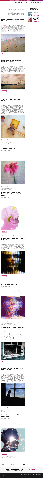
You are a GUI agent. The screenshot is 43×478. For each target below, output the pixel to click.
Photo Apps (7, 57)
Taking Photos (7, 410)
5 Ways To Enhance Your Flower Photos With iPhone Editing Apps (12, 147)
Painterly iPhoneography (13, 94)
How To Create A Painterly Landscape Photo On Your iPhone (11, 61)
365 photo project (14, 334)
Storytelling (15, 411)
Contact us (33, 474)
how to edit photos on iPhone (9, 25)
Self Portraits (13, 457)
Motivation (14, 143)
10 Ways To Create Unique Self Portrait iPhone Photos (11, 415)
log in (38, 2)
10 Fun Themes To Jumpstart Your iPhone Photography (12, 328)
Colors (6, 411)
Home (2, 5)
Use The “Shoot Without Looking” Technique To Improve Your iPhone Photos (11, 99)
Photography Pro (38, 474)
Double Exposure (8, 235)
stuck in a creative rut (17, 335)
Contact (34, 2)
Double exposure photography (6, 199)
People (6, 457)
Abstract (6, 279)
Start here (25, 2)
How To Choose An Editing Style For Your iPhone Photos (12, 20)
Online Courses (17, 2)
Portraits (14, 279)
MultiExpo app (12, 204)
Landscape (6, 94)
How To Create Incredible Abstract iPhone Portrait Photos (12, 239)
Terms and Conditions (24, 474)
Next (24, 464)
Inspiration (10, 143)
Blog (22, 2)
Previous (2, 464)
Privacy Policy (29, 474)
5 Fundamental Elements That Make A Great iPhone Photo (12, 369)
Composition (9, 411)
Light (12, 411)
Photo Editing (7, 56)
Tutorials (30, 2)
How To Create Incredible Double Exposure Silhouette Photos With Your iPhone (11, 194)
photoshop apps (4, 27)
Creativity (6, 142)
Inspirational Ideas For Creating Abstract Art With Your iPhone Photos (12, 283)
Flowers (6, 189)
